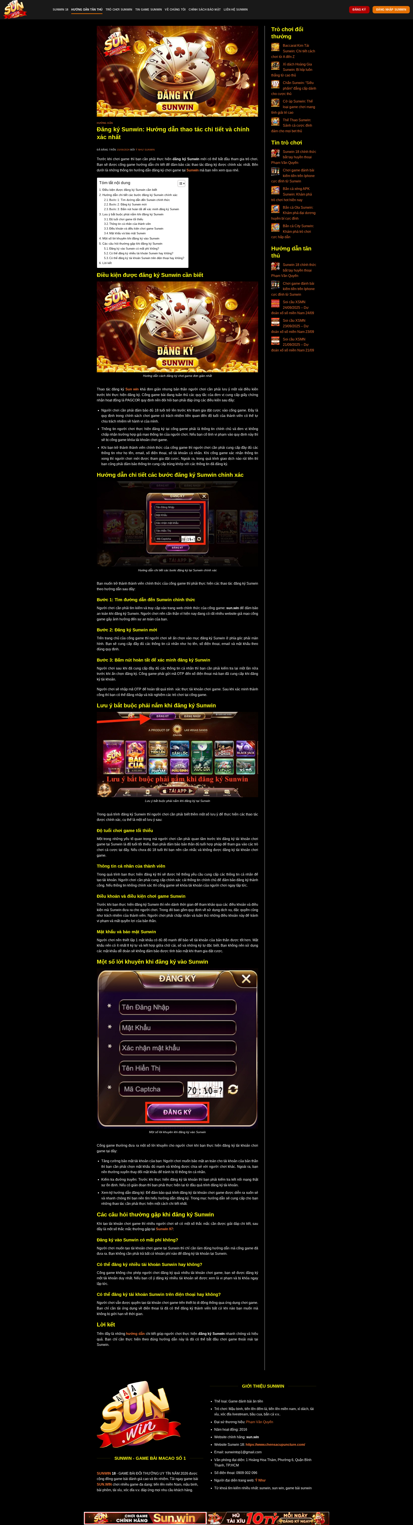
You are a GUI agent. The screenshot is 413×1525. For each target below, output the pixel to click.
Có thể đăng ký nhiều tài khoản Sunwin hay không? (141, 253)
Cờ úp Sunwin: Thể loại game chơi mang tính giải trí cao (293, 106)
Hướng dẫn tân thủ (86, 9)
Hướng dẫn (105, 123)
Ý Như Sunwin (145, 149)
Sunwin (192, 170)
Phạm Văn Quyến (259, 1422)
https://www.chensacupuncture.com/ (275, 1444)
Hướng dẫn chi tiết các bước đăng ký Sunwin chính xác (139, 195)
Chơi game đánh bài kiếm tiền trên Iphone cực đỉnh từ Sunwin (293, 175)
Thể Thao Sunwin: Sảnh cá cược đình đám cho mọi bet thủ (291, 125)
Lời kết (107, 263)
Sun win (132, 389)
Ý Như (260, 1480)
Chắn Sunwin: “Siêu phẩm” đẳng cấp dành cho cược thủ (293, 88)
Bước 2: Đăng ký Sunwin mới (128, 204)
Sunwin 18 (60, 9)
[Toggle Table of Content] (179, 183)
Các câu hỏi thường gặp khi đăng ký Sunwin (132, 243)
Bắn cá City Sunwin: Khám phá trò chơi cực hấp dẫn (292, 231)
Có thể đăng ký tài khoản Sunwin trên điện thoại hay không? (146, 258)
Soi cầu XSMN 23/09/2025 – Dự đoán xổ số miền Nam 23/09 (292, 326)
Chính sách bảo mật (205, 9)
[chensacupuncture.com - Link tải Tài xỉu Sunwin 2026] (24, 9)
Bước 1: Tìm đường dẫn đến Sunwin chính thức (139, 200)
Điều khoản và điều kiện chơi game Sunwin (136, 228)
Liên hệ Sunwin (236, 9)
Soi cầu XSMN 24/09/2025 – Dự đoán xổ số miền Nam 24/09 (292, 307)
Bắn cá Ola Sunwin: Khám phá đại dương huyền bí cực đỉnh (293, 213)
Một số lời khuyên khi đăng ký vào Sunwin (130, 238)
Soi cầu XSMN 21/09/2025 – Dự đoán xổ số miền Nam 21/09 (292, 344)
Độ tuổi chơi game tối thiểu (126, 219)
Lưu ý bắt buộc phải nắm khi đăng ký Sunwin (132, 214)
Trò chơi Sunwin (119, 9)
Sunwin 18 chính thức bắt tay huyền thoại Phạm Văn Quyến (293, 157)
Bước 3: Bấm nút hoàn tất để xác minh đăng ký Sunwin (144, 209)
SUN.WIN (104, 1484)
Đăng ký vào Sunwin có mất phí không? (134, 248)
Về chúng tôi (175, 9)
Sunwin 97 (164, 1229)
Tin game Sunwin (148, 9)
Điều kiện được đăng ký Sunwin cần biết (129, 189)
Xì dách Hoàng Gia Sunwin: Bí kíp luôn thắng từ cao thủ (291, 69)
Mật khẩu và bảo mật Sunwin (127, 233)
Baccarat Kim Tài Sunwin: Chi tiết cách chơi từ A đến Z (293, 51)
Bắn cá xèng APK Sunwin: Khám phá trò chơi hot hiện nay (291, 194)
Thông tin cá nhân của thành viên (130, 223)
